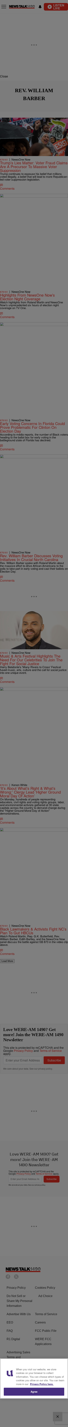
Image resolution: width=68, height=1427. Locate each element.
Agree (34, 1391)
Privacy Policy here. (41, 1384)
